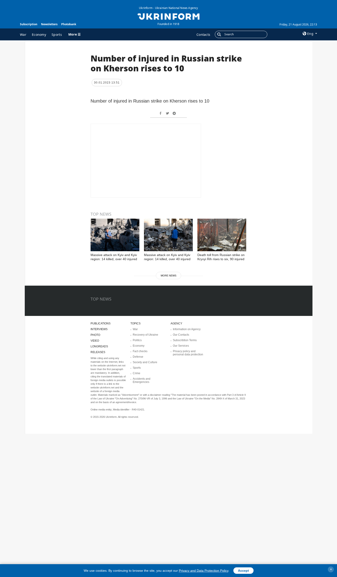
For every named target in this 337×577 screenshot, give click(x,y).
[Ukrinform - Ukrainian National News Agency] (168, 16)
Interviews (99, 329)
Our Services (181, 345)
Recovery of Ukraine (145, 334)
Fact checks (140, 351)
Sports (57, 34)
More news (168, 275)
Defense (138, 356)
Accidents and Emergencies (141, 380)
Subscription (28, 24)
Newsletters (49, 24)
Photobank (68, 24)
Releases (98, 352)
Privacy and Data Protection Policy (203, 570)
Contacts (203, 34)
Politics (137, 340)
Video (95, 340)
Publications (100, 323)
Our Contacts (181, 334)
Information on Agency (187, 329)
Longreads (99, 346)
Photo (95, 335)
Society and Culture (145, 362)
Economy (39, 34)
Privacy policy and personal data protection (188, 353)
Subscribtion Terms (185, 340)
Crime (136, 373)
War (23, 34)
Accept (243, 570)
